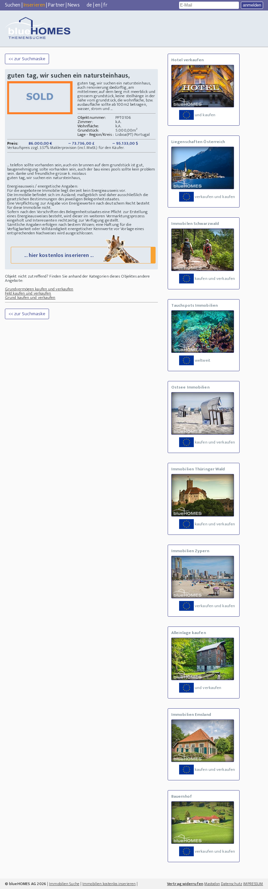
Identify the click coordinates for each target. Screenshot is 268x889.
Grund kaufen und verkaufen (30, 297)
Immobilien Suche (64, 883)
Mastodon (212, 883)
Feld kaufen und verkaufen (28, 293)
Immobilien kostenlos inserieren (109, 883)
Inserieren (34, 5)
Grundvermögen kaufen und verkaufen (39, 289)
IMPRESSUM (253, 883)
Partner (56, 5)
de (89, 5)
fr (105, 5)
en (97, 5)
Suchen (13, 5)
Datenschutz (231, 883)
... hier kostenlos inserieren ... (58, 255)
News (73, 5)
